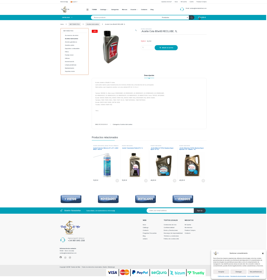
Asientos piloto (69, 45)
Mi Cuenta (184, 2)
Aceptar (221, 272)
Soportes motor (70, 71)
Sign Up (199, 210)
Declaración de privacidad (238, 276)
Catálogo (103, 9)
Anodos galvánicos (71, 42)
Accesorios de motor (71, 35)
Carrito (192, 2)
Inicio (176, 2)
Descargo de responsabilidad (173, 233)
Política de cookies (223, 276)
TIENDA (94, 9)
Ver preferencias (256, 272)
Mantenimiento (69, 68)
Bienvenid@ (64, 2)
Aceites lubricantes (93, 24)
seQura (145, 239)
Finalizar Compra (201, 2)
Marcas (124, 9)
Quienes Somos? (166, 2)
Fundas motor (69, 55)
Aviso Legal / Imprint (253, 276)
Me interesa (188, 227)
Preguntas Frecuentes (150, 233)
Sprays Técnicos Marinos (111, 145)
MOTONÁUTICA (75, 24)
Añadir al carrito (167, 47)
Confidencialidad (169, 227)
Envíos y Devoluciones (171, 230)
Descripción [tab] (149, 75)
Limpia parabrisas (70, 65)
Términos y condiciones (171, 236)
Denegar (239, 272)
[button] (263, 253)
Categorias (115, 9)
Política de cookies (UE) (171, 239)
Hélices (67, 58)
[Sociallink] (61, 257)
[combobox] (126, 17)
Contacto (144, 9)
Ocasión (133, 9)
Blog (152, 9)
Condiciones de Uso (170, 224)
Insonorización (69, 61)
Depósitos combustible (72, 48)
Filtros (67, 52)
